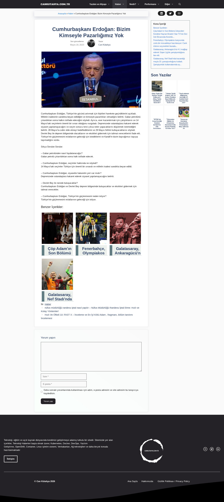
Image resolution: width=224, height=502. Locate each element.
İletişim (11, 459)
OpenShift (20, 446)
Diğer (167, 4)
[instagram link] (205, 449)
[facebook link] (218, 449)
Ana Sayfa (133, 481)
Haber (118, 4)
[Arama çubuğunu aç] (179, 4)
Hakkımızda (147, 481)
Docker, (66, 443)
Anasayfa (62, 14)
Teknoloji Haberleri (22, 443)
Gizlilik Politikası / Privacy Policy (173, 481)
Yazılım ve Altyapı (97, 4)
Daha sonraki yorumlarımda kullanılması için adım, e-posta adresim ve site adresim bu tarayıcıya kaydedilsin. (91, 392)
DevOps (75, 443)
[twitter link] (212, 449)
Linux (39, 446)
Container (30, 446)
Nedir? (133, 4)
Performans (150, 4)
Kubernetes (56, 443)
